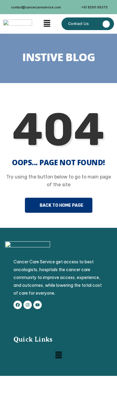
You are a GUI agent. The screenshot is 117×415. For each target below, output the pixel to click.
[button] (47, 23)
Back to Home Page (61, 205)
